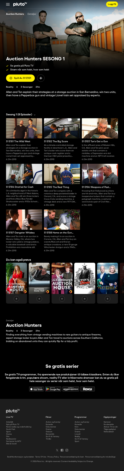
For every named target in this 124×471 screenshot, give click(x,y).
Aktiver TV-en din (111, 427)
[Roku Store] (87, 389)
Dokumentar (51, 427)
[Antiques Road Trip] (39, 283)
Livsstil (77, 434)
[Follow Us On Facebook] (62, 450)
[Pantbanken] (107, 283)
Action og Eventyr (53, 422)
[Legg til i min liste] (40, 78)
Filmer (48, 417)
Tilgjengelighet (110, 429)
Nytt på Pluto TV (12, 424)
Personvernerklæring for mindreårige (100, 457)
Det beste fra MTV (13, 441)
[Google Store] (53, 389)
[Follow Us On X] (57, 450)
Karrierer (107, 422)
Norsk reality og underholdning (18, 427)
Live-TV (9, 417)
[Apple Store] (36, 389)
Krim (76, 427)
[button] (8, 4)
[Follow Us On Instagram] (66, 450)
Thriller (48, 439)
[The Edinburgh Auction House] (62, 283)
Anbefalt (9, 422)
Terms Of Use (40, 457)
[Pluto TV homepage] (13, 411)
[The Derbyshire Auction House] (16, 283)
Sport (8, 432)
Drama (9, 434)
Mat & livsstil (11, 444)
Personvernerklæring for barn (72, 457)
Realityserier (11, 439)
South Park (10, 429)
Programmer (81, 417)
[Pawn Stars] (84, 283)
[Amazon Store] (70, 389)
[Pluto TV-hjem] (20, 4)
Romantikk (50, 434)
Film (7, 437)
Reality (77, 437)
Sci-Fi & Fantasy (52, 437)
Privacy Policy (53, 457)
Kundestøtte (109, 424)
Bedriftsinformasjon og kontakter (20, 457)
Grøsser (49, 432)
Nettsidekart (109, 432)
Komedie (49, 424)
